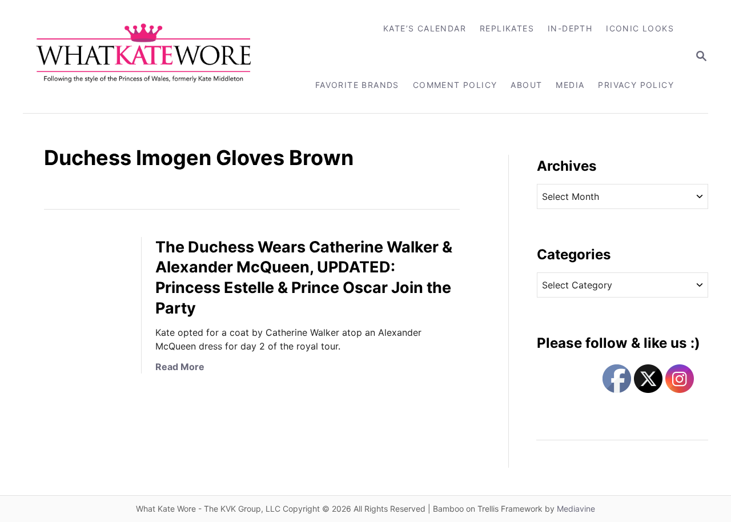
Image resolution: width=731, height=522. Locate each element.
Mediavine (576, 508)
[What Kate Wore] (151, 56)
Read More (179, 366)
